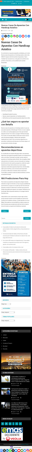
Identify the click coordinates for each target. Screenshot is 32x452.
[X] (5, 36)
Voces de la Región (15, 385)
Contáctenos (26, 1)
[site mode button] (26, 19)
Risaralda (5, 349)
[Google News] (29, 36)
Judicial (4, 335)
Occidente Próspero (7, 343)
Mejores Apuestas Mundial (6, 211)
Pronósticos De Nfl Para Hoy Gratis (28, 211)
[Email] (17, 36)
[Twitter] (26, 36)
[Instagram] (14, 36)
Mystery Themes (25, 444)
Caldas (4, 340)
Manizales (5, 337)
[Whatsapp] (11, 36)
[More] (2, 39)
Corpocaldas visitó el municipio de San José (13, 247)
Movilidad (5, 346)
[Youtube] (23, 36)
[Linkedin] (8, 36)
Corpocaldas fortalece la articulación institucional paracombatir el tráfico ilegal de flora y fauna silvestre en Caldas (16, 229)
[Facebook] (2, 36)
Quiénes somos (18, 1)
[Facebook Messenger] (20, 36)
